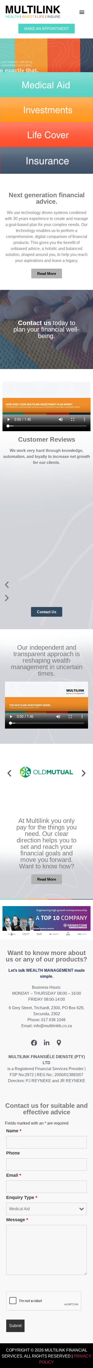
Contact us (34, 323)
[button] (82, 12)
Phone (13, 1153)
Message (17, 1219)
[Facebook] (34, 1042)
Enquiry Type (21, 1197)
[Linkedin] (46, 1042)
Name (13, 1130)
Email (13, 1175)
